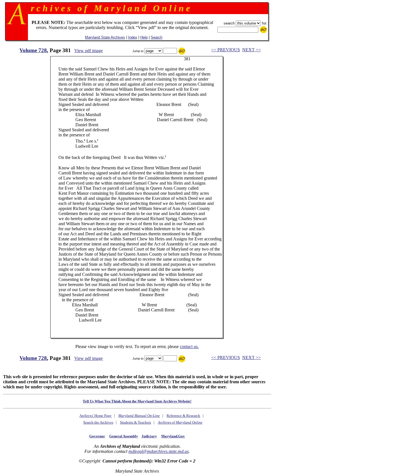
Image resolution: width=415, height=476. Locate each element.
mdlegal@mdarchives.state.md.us (158, 451)
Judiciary (149, 436)
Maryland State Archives (105, 37)
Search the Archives (98, 422)
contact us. (189, 346)
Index (132, 37)
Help (144, 37)
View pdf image (88, 50)
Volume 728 (33, 50)
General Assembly (123, 436)
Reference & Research (183, 415)
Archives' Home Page (95, 415)
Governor (97, 436)
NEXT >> (251, 49)
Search (156, 37)
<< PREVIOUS (225, 49)
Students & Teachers (135, 422)
